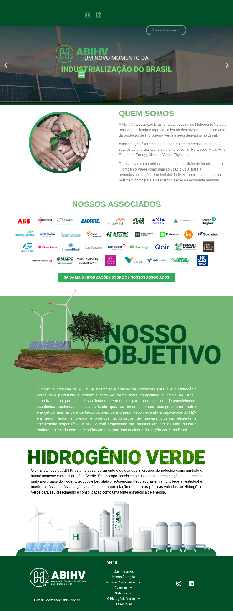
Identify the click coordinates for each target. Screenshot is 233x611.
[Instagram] (87, 14)
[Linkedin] (99, 14)
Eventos (121, 588)
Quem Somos (124, 571)
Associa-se (123, 604)
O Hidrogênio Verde (121, 599)
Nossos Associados (121, 582)
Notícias (121, 593)
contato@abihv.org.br (63, 600)
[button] (81, 74)
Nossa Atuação (123, 577)
